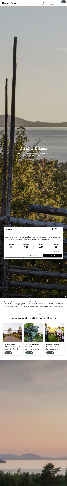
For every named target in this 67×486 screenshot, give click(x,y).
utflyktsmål (36, 301)
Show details (56, 251)
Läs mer (8, 352)
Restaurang (41, 2)
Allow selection (33, 255)
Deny (14, 255)
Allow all (53, 255)
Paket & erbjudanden (31, 2)
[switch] (26, 247)
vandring (17, 303)
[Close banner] (61, 229)
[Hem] (9, 3)
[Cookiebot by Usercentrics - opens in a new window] (53, 229)
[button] (63, 5)
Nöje (23, 2)
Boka (63, 1)
